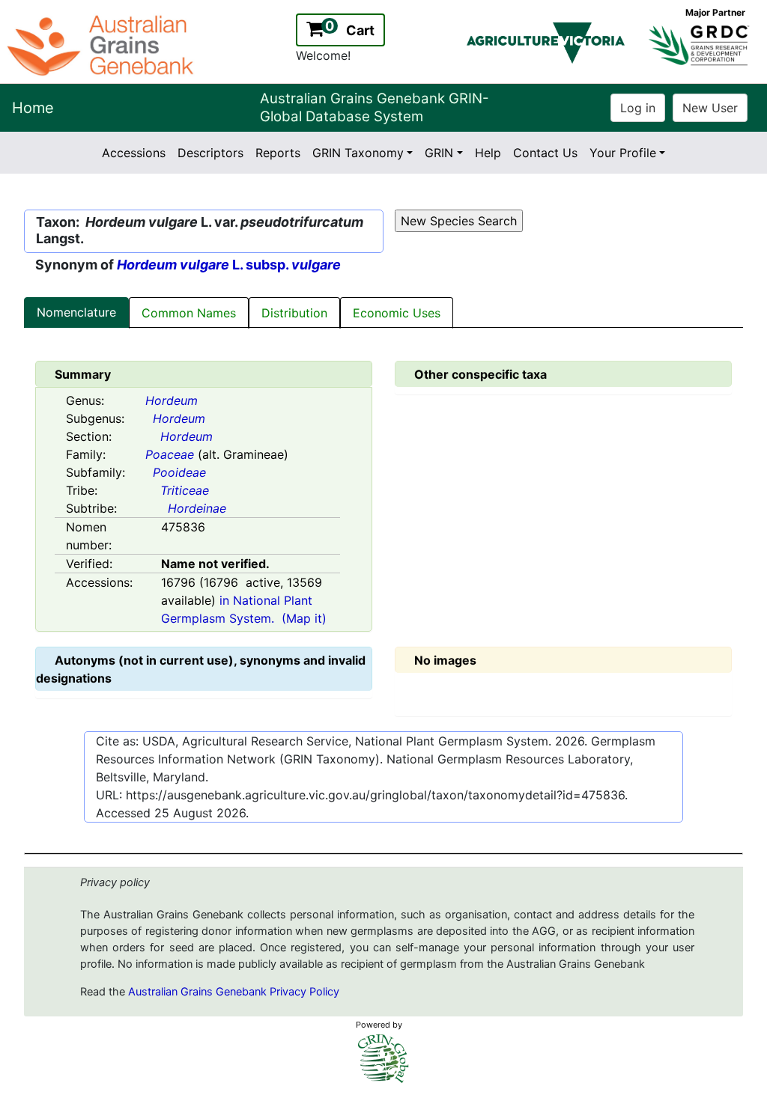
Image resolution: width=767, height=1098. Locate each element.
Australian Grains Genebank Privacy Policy (233, 991)
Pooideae (179, 472)
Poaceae (169, 454)
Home (33, 108)
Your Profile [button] (622, 152)
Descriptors (210, 152)
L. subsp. (229, 264)
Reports (277, 152)
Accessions (134, 152)
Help (488, 152)
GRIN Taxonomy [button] (358, 152)
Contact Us (545, 152)
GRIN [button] (439, 152)
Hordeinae (197, 508)
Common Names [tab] (189, 312)
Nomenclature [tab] (76, 312)
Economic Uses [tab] (396, 312)
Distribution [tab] (294, 312)
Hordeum (171, 400)
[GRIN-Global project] (383, 1058)
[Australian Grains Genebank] (102, 44)
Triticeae (184, 490)
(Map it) (304, 618)
